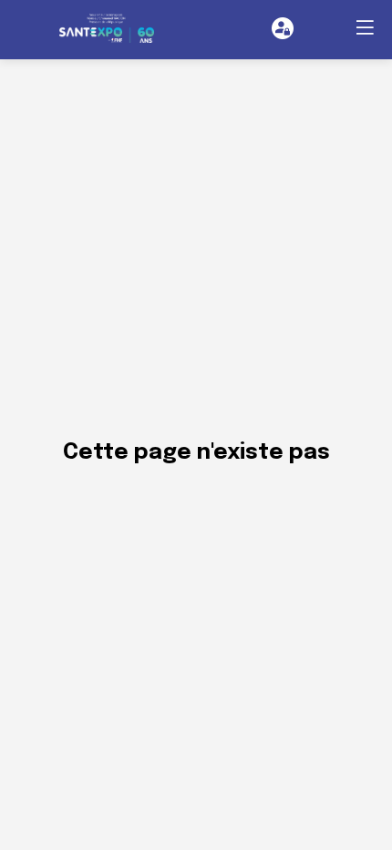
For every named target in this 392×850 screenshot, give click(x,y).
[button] (364, 27)
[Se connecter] (282, 28)
